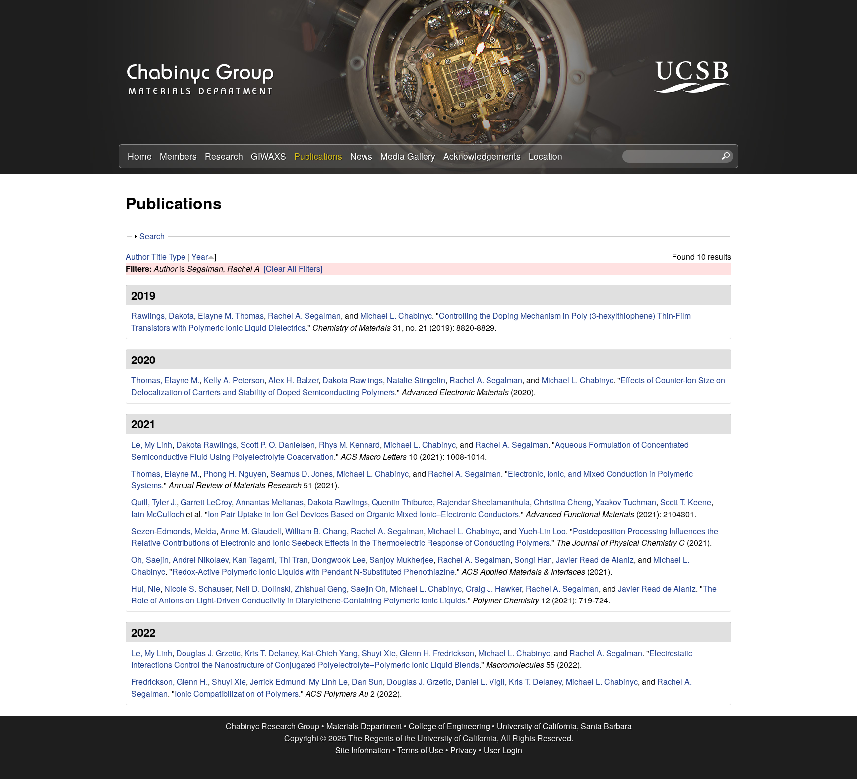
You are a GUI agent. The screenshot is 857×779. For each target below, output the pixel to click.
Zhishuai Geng (321, 588)
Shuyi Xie (379, 653)
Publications (318, 156)
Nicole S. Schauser (198, 588)
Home (140, 156)
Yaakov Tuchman (625, 502)
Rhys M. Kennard (349, 444)
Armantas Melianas (270, 502)
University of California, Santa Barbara (564, 726)
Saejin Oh (368, 588)
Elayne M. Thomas (231, 315)
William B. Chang (316, 531)
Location (545, 156)
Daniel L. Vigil (480, 681)
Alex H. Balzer (293, 380)
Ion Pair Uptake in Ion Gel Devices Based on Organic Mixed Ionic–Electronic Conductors (363, 514)
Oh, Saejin (150, 559)
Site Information (362, 750)
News (361, 156)
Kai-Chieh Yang (330, 653)
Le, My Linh (151, 444)
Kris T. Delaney (271, 653)
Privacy (463, 750)
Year (199, 256)
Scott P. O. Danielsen (278, 444)
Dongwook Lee (339, 559)
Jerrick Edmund (277, 681)
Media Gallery (407, 156)
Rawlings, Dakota (162, 315)
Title (159, 256)
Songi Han (533, 559)
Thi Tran (293, 559)
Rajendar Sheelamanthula (483, 502)
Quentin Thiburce (402, 502)
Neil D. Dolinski (263, 588)
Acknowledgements (482, 156)
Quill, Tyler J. (154, 502)
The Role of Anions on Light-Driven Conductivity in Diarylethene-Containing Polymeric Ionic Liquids (424, 594)
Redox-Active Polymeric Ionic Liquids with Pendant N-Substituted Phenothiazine (313, 571)
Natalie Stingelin (416, 380)
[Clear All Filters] (293, 268)
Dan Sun (367, 681)
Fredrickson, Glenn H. (169, 681)
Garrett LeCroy (206, 502)
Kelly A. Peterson (233, 380)
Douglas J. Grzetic (208, 653)
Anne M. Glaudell (250, 531)
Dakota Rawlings (352, 380)
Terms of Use (420, 750)
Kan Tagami (254, 559)
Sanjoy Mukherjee (401, 559)
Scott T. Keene (685, 502)
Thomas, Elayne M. (165, 380)
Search (152, 235)
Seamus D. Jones (301, 473)
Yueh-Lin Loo (542, 531)
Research (224, 156)
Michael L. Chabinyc (396, 315)
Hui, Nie (145, 588)
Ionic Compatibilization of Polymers (237, 693)
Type (177, 256)
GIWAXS (268, 156)
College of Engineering (449, 726)
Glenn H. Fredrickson (437, 653)
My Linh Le (328, 681)
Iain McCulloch (157, 514)
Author (137, 256)
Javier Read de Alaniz (595, 559)
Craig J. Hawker (494, 588)
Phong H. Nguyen (234, 473)
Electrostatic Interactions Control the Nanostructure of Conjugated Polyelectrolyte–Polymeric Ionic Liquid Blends (411, 658)
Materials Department (364, 726)
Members (178, 156)
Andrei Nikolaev (201, 559)
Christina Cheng (562, 502)
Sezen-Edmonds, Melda (173, 531)
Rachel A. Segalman (304, 315)
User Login (503, 750)
